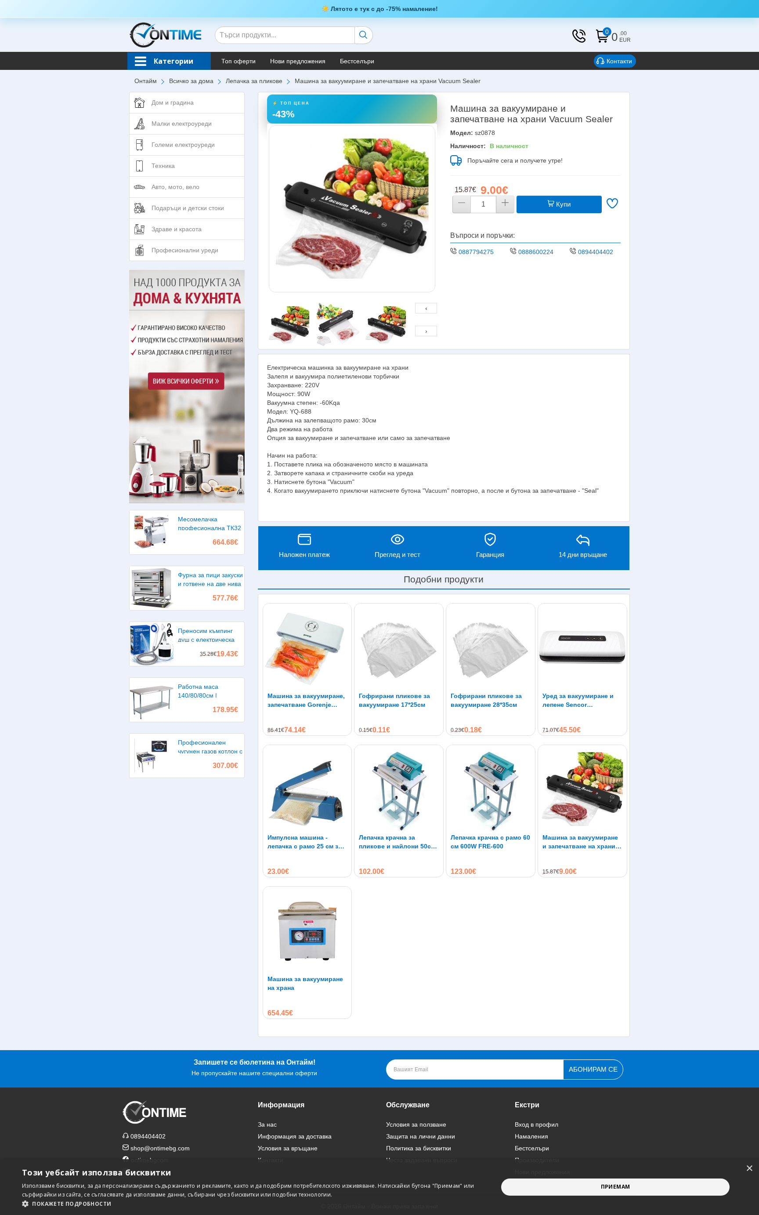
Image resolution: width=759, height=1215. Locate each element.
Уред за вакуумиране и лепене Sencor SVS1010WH (578, 700)
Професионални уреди (185, 250)
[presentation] (426, 308)
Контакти (619, 61)
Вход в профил (536, 1124)
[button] (253, 1203)
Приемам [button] (615, 1186)
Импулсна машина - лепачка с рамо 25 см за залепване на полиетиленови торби (304, 842)
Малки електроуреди (182, 123)
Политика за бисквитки (418, 1148)
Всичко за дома (191, 80)
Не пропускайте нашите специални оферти (254, 1068)
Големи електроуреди (183, 144)
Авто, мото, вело (175, 186)
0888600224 (535, 251)
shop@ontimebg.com (160, 1148)
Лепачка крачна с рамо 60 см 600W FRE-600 (490, 842)
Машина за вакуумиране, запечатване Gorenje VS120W (306, 700)
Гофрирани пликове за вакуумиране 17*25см (394, 700)
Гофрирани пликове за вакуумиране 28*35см (486, 700)
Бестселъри (357, 61)
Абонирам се (593, 1069)
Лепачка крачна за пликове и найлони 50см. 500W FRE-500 (398, 842)
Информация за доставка (295, 1136)
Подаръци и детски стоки (188, 207)
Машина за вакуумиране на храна (305, 983)
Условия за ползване (416, 1124)
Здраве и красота (177, 229)
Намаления (531, 1136)
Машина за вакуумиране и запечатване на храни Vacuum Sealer (580, 842)
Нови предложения (297, 61)
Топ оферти (238, 61)
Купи (562, 204)
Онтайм (145, 80)
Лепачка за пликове (254, 80)
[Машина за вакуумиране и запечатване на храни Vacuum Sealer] (352, 209)
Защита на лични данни (420, 1136)
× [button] (749, 1168)
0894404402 (595, 251)
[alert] (379, 1187)
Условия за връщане (288, 1148)
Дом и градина (173, 102)
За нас (267, 1124)
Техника (163, 165)
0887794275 (476, 251)
